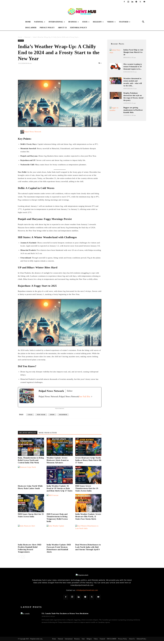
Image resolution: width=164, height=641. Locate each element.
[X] (140, 1)
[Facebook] (124, 1)
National (38, 22)
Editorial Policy (78, 28)
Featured (123, 22)
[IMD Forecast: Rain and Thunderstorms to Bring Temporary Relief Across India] (60, 503)
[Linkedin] (132, 1)
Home (28, 22)
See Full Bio (84, 396)
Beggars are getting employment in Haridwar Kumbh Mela (133, 110)
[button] (143, 22)
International (56, 22)
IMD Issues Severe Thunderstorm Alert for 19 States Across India (86, 488)
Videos (110, 22)
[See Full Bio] (91, 396)
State (85, 22)
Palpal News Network (32, 132)
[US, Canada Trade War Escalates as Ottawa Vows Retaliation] (30, 617)
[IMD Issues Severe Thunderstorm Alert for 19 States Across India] (88, 475)
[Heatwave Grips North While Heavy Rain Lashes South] (31, 475)
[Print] (48, 73)
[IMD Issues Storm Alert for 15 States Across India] (31, 503)
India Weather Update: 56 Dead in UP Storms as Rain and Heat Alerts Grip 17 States (60, 488)
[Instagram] (128, 1)
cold (30, 414)
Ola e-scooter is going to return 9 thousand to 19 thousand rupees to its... (132, 66)
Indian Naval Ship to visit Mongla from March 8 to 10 (133, 52)
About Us (62, 28)
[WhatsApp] (36, 73)
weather (63, 414)
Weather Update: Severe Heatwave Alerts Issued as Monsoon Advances (58, 460)
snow (52, 414)
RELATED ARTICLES (27, 433)
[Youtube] (144, 1)
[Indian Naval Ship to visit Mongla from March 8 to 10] (116, 52)
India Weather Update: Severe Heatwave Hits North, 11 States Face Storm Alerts (88, 516)
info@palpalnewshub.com (87, 590)
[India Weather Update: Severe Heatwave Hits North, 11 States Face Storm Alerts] (88, 503)
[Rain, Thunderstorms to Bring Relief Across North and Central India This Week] (31, 447)
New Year (41, 414)
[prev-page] (19, 556)
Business (72, 22)
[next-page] (23, 556)
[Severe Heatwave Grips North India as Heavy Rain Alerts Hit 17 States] (88, 447)
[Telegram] (136, 1)
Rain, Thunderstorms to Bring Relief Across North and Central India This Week (31, 460)
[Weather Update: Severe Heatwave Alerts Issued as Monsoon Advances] (60, 447)
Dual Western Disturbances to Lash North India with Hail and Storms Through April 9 (88, 547)
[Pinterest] (31, 73)
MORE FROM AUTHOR (48, 433)
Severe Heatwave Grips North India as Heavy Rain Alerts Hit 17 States (88, 460)
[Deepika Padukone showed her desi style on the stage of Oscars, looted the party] (116, 95)
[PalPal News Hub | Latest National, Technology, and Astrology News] (82, 11)
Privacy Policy (47, 28)
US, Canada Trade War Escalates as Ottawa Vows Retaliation (65, 613)
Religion (97, 22)
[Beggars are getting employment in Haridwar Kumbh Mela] (116, 109)
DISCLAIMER (30, 28)
